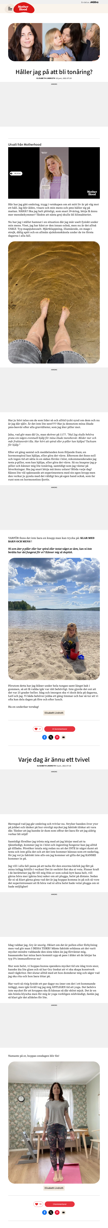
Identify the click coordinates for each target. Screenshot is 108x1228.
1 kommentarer (60, 1204)
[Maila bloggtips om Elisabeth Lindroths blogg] (63, 737)
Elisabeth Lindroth (45, 78)
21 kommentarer (59, 729)
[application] (54, 173)
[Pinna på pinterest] (57, 737)
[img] (38, 729)
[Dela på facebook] (44, 737)
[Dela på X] (50, 737)
